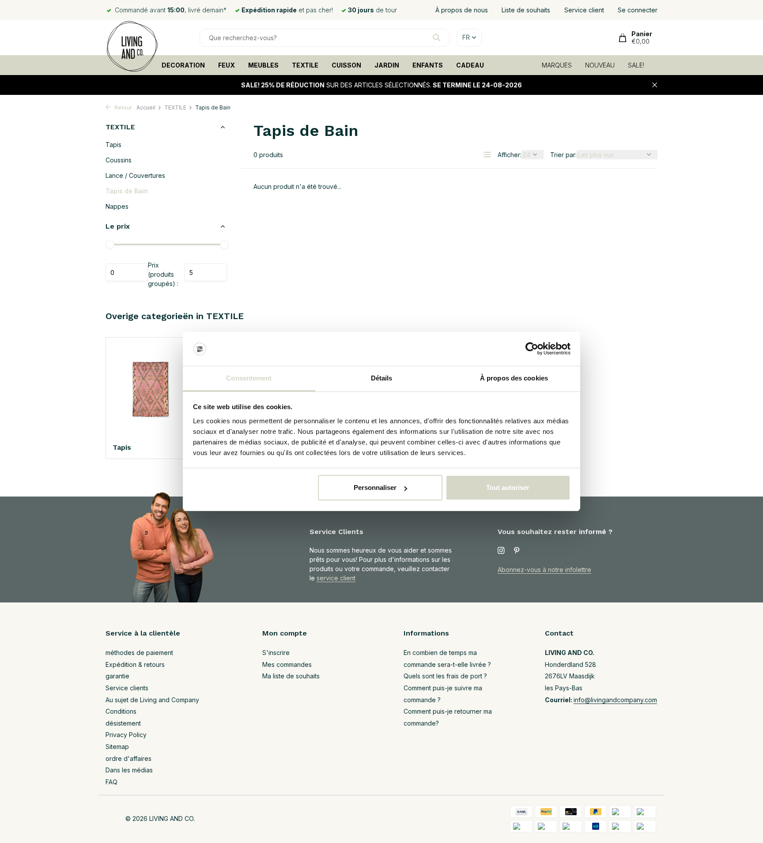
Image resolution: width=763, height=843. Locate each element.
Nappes (117, 206)
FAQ (111, 782)
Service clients (127, 688)
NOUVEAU (600, 65)
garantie (117, 676)
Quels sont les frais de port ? (445, 676)
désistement (123, 723)
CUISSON (346, 65)
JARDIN (386, 65)
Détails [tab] (382, 378)
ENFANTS (427, 65)
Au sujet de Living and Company (152, 700)
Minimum (127, 272)
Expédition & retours (135, 664)
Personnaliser (375, 487)
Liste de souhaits (526, 10)
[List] (487, 154)
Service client (584, 10)
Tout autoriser (507, 487)
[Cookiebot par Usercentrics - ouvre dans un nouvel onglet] (531, 349)
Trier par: (563, 154)
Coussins (119, 160)
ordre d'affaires (128, 758)
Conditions (121, 711)
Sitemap (117, 746)
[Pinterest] (517, 551)
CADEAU (470, 65)
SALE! (636, 65)
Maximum (206, 272)
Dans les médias (129, 770)
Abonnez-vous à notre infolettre (544, 569)
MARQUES (557, 65)
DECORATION (183, 65)
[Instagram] (501, 551)
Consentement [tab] (249, 378)
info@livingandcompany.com (615, 700)
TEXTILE (305, 65)
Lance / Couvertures (135, 175)
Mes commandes (287, 664)
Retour (122, 107)
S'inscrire (276, 652)
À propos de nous (461, 10)
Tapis (113, 144)
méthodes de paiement (139, 652)
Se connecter (637, 10)
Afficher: (509, 154)
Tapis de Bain (127, 191)
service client (336, 578)
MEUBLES (263, 65)
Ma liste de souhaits (291, 676)
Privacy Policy (126, 734)
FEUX (226, 65)
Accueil (145, 107)
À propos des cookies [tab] (514, 378)
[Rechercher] (436, 37)
